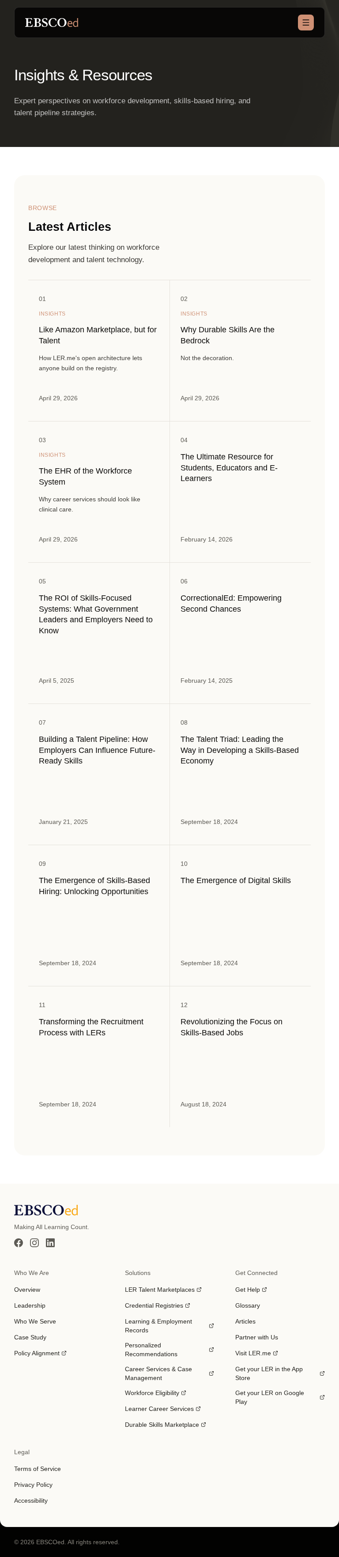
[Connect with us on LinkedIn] (50, 1242)
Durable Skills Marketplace (162, 1425)
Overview (27, 1289)
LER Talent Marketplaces (160, 1290)
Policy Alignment (40, 1354)
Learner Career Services (159, 1409)
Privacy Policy (33, 1484)
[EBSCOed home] (169, 1210)
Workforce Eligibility (152, 1393)
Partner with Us (256, 1337)
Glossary (247, 1305)
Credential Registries (154, 1306)
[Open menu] (306, 22)
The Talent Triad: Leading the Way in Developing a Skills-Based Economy (240, 750)
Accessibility (31, 1500)
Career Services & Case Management (158, 1373)
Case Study (30, 1337)
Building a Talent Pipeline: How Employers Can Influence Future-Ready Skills (97, 750)
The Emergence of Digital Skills (236, 880)
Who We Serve (35, 1321)
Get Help (251, 1290)
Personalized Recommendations (151, 1350)
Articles (245, 1321)
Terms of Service (37, 1468)
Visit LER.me (256, 1354)
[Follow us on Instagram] (34, 1242)
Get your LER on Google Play (269, 1397)
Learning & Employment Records (158, 1326)
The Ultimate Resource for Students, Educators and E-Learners (229, 467)
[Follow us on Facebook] (18, 1242)
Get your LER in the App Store (269, 1373)
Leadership (29, 1305)
